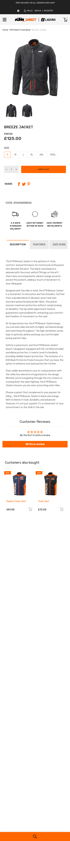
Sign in (38, 11)
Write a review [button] (35, 444)
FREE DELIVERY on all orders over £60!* (35, 3)
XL (31, 154)
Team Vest (43, 501)
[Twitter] (24, 184)
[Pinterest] (29, 184)
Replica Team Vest (16, 501)
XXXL (53, 154)
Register (48, 11)
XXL (42, 154)
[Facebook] (19, 184)
